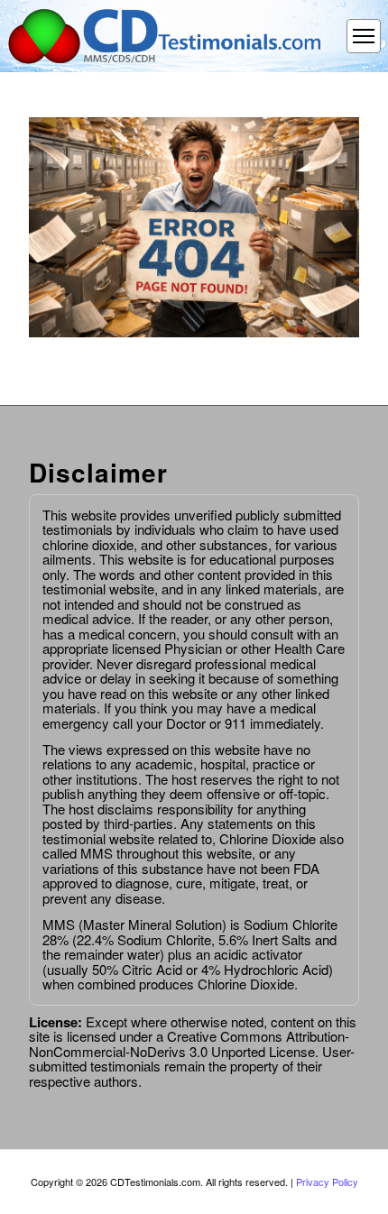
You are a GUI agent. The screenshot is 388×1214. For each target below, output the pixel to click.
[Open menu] (363, 36)
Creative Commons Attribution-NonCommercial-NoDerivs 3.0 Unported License (189, 1043)
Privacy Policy (327, 1181)
